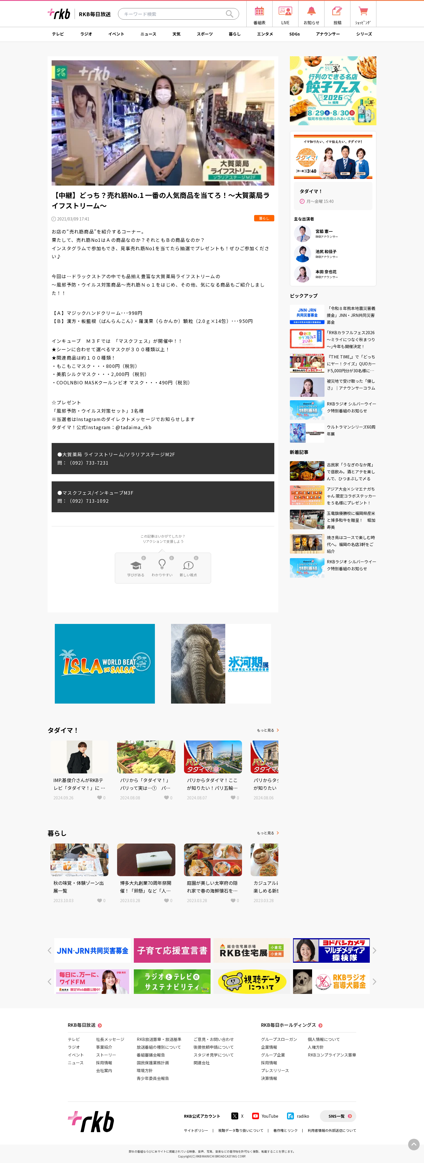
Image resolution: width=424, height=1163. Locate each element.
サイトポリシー (196, 1130)
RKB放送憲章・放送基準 (159, 1039)
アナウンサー (328, 34)
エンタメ (265, 34)
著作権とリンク (285, 1130)
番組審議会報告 (151, 1055)
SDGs (294, 34)
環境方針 (145, 1070)
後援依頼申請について (214, 1047)
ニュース (148, 34)
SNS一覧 (337, 1116)
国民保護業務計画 (153, 1062)
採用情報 (104, 1062)
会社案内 (104, 1070)
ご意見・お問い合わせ (214, 1039)
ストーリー (106, 1055)
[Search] (229, 14)
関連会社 (202, 1062)
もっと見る (265, 730)
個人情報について (324, 1039)
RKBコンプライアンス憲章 (332, 1055)
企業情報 (269, 1047)
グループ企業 (273, 1055)
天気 (176, 34)
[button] (49, 950)
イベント (116, 34)
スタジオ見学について (214, 1055)
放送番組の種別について (159, 1047)
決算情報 (269, 1078)
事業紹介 (104, 1047)
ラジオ (86, 34)
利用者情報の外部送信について (332, 1130)
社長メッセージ (110, 1039)
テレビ (58, 34)
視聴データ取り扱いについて (240, 1130)
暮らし (235, 34)
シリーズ (364, 34)
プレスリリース (275, 1070)
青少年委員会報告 (153, 1078)
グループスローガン (279, 1039)
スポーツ (205, 34)
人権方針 (316, 1047)
